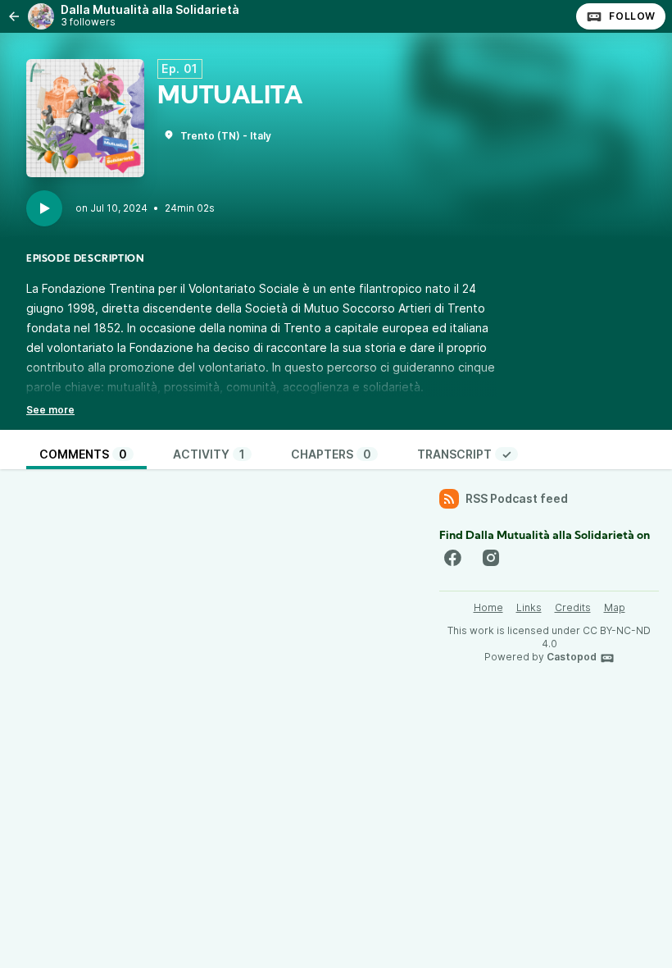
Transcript (464, 454)
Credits (573, 607)
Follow (632, 16)
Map (614, 607)
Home (488, 607)
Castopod (572, 657)
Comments (83, 454)
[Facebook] (452, 558)
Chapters (331, 454)
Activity (209, 454)
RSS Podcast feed (516, 498)
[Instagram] (491, 558)
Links (529, 607)
